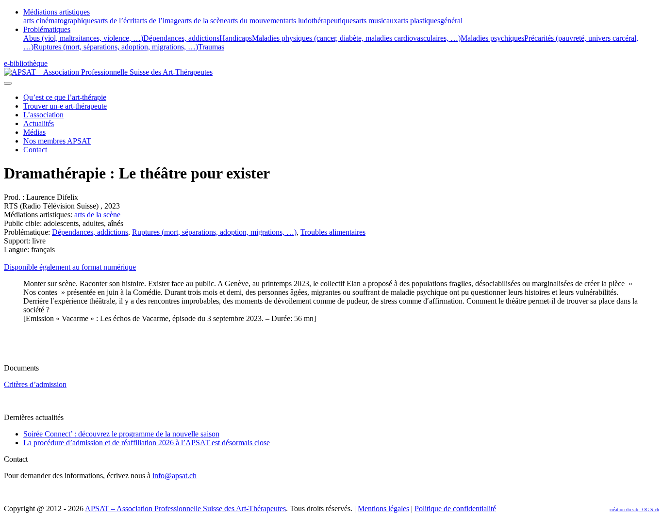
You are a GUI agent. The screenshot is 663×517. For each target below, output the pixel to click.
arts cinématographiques (60, 20)
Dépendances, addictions (181, 38)
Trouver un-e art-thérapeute (65, 106)
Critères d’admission (35, 384)
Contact (35, 149)
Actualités (38, 123)
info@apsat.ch (174, 475)
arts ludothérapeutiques (320, 20)
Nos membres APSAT (57, 141)
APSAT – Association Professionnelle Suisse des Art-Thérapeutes (185, 508)
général (451, 20)
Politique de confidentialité (455, 508)
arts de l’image (158, 20)
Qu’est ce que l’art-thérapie (64, 97)
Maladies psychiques (492, 38)
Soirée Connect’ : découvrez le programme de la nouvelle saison (121, 434)
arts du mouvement (256, 20)
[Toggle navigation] (8, 83)
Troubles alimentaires (332, 232)
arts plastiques (419, 20)
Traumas (211, 47)
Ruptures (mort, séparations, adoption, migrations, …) (115, 47)
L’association (43, 115)
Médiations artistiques (56, 12)
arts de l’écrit (116, 20)
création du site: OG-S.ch (634, 509)
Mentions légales (383, 508)
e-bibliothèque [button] (26, 63)
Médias (34, 132)
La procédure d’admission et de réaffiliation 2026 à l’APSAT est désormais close (146, 442)
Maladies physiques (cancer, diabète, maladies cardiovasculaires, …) (356, 38)
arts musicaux (377, 20)
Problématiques (46, 29)
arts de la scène (204, 20)
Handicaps (235, 38)
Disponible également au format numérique (70, 267)
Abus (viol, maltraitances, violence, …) (83, 38)
